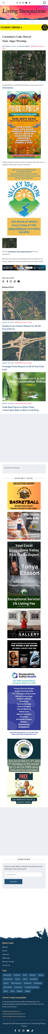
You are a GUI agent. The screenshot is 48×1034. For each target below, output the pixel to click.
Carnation (17, 975)
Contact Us (6, 965)
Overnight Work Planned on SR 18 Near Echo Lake (23, 368)
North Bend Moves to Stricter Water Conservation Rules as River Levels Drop (20, 408)
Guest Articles (8, 979)
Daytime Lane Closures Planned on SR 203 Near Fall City (21, 327)
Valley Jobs (6, 958)
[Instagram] (11, 281)
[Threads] (4, 281)
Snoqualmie (18, 987)
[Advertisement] (24, 438)
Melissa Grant (24, 46)
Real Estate (27, 983)
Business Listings (8, 961)
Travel (12, 991)
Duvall (25, 975)
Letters (25, 979)
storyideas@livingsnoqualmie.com (13, 1014)
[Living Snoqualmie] (24, 11)
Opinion (6, 983)
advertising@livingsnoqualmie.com (14, 1016)
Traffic (5, 991)
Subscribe (13, 881)
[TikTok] (15, 281)
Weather (5, 947)
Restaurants (38, 983)
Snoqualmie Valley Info (23, 322)
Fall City (41, 975)
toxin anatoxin (7, 88)
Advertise (5, 954)
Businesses (7, 975)
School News (8, 987)
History (17, 979)
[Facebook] (7, 281)
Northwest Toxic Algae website (20, 251)
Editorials (32, 975)
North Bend (33, 979)
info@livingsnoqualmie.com (11, 1011)
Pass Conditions (16, 983)
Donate (4, 951)
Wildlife (27, 991)
